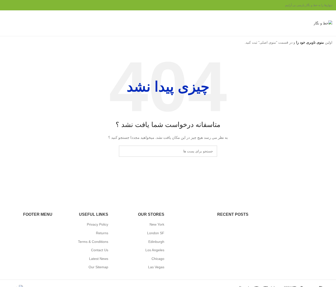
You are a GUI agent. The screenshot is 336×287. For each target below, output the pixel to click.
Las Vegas (156, 267)
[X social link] (24, 5)
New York (157, 224)
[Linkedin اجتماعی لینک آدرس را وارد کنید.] (12, 5)
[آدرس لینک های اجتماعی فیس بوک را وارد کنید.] (30, 5)
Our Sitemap (98, 267)
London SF (155, 233)
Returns (102, 233)
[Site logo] (323, 23)
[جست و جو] (5, 23)
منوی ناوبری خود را (309, 42)
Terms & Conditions (93, 242)
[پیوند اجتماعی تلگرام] (7, 5)
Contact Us (99, 250)
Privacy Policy (97, 224)
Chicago (158, 259)
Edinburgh (156, 242)
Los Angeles (154, 250)
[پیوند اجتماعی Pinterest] (18, 5)
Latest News (98, 259)
